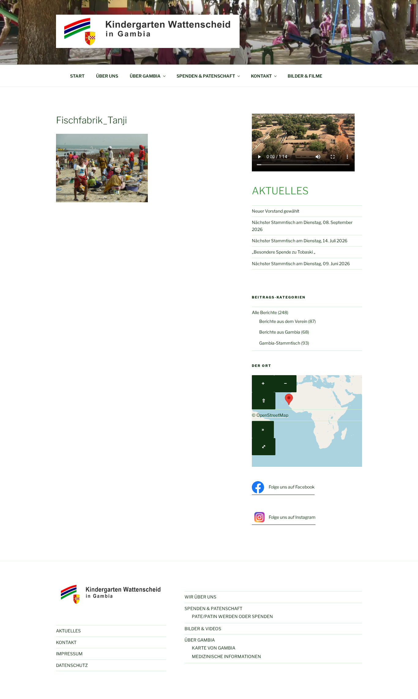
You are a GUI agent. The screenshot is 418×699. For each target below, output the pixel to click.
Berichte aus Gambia (279, 332)
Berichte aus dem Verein (283, 321)
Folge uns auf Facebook (292, 486)
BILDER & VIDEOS (203, 628)
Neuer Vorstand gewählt (275, 211)
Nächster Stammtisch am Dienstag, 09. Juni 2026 (301, 263)
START (77, 76)
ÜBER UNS (107, 76)
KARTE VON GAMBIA (213, 647)
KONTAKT (261, 76)
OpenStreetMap (272, 415)
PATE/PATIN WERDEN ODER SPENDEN (232, 616)
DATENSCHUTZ (72, 665)
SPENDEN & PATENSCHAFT (206, 76)
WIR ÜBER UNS (200, 596)
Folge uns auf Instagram (292, 517)
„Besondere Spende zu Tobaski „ (283, 251)
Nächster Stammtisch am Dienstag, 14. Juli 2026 (299, 240)
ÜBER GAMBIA (145, 76)
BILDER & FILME (305, 76)
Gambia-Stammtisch (279, 343)
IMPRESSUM (69, 653)
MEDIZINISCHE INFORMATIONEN (226, 656)
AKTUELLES (68, 630)
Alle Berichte (264, 312)
